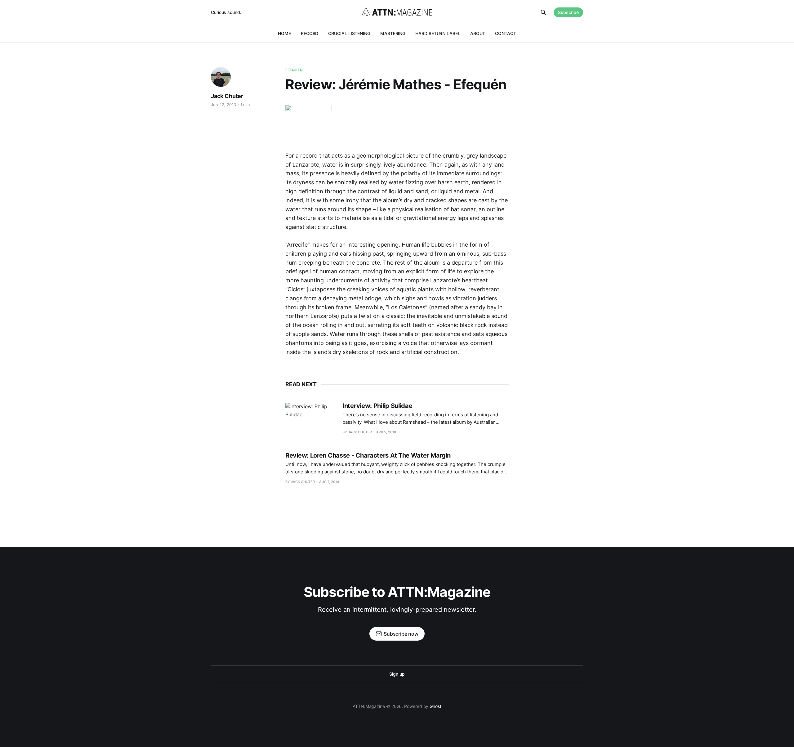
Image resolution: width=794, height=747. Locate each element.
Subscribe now (401, 634)
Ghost (435, 706)
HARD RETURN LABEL (437, 33)
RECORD (310, 33)
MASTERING (392, 33)
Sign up (396, 674)
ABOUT (477, 33)
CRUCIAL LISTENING (349, 33)
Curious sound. (226, 12)
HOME (284, 33)
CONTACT (505, 33)
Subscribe (568, 12)
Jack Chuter (227, 96)
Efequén (294, 70)
